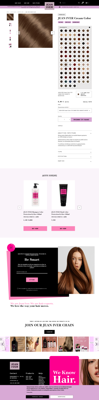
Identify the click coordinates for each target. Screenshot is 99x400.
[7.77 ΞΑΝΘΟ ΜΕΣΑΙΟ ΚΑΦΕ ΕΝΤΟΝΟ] (83, 56)
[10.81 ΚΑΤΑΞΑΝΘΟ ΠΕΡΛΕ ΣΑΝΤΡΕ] (83, 64)
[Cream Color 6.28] (66, 86)
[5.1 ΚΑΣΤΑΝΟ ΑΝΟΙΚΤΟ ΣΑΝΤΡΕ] (83, 35)
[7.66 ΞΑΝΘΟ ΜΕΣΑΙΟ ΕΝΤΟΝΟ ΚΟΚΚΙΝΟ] (66, 56)
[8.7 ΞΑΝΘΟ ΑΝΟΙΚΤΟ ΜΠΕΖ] (66, 43)
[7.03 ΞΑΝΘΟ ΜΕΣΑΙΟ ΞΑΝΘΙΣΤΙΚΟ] (83, 52)
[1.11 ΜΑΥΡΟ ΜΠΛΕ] (83, 43)
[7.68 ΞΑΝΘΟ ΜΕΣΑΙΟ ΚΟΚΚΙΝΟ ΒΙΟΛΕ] (70, 56)
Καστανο (61, 22)
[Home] (49, 6)
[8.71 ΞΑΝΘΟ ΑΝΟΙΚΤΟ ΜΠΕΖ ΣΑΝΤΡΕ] (79, 60)
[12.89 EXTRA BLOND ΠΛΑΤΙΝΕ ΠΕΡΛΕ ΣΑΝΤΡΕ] (61, 69)
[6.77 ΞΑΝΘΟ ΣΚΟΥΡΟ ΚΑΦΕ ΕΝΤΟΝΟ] (79, 52)
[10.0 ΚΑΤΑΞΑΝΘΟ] (66, 35)
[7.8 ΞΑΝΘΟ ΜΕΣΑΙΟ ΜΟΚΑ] (79, 77)
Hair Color (18, 3)
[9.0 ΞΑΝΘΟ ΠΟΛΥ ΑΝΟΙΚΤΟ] (61, 35)
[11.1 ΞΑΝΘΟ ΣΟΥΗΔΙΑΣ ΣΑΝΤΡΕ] (88, 69)
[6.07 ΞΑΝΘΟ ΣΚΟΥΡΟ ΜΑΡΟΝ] (83, 47)
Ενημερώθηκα (61, 396)
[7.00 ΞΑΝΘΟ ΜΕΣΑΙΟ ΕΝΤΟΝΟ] (70, 73)
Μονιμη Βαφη (21, 12)
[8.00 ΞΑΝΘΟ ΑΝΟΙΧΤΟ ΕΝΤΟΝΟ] (74, 73)
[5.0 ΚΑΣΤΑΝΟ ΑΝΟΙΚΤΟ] (74, 30)
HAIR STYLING (29, 379)
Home (8, 12)
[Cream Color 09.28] (83, 81)
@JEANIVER (49, 332)
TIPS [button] (60, 151)
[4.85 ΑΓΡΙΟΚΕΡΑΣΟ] (66, 47)
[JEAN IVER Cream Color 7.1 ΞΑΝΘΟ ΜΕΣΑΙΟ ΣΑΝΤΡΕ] (70, 39)
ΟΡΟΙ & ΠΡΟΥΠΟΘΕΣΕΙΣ (42, 377)
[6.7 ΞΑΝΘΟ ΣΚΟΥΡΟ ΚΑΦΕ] (66, 39)
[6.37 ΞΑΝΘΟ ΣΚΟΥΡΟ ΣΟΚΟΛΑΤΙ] (88, 47)
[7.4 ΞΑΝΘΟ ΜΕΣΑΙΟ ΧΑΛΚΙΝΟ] (79, 39)
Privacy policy (29, 392)
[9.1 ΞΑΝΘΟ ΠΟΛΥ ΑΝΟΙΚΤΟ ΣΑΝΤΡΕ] (70, 43)
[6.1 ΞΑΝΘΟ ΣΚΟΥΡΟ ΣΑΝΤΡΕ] (61, 39)
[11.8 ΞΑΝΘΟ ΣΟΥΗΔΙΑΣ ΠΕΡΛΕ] (88, 43)
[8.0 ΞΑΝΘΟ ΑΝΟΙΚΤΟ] (88, 30)
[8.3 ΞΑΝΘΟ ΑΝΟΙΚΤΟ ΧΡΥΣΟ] (61, 43)
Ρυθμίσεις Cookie (37, 396)
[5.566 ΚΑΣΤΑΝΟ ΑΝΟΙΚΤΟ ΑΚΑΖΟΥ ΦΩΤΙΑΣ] (66, 69)
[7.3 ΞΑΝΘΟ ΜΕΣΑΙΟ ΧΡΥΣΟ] (74, 39)
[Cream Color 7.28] (61, 86)
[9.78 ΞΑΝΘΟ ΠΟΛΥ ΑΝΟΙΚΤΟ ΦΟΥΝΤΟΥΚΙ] (66, 64)
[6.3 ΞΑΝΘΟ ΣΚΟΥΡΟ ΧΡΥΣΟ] (88, 73)
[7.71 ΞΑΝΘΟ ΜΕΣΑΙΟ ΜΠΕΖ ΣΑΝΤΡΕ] (74, 56)
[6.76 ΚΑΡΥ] (74, 52)
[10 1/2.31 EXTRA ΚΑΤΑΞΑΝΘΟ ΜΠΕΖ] (83, 69)
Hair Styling (36, 3)
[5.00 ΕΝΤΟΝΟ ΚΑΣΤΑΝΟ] (61, 73)
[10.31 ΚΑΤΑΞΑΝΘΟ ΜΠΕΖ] (79, 64)
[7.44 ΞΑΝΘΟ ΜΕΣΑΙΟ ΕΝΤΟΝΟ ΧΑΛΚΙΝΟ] (88, 52)
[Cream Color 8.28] (88, 81)
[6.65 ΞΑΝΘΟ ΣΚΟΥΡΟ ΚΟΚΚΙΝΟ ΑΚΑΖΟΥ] (61, 52)
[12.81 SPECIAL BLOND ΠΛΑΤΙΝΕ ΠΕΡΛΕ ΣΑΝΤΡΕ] (88, 64)
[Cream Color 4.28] (74, 86)
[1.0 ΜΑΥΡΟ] (61, 30)
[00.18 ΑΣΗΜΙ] (70, 64)
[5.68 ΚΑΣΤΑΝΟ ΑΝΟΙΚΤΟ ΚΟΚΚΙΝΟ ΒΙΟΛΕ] (74, 47)
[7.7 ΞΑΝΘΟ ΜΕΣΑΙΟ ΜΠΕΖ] (83, 39)
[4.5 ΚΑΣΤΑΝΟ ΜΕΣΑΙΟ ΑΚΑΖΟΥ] (79, 35)
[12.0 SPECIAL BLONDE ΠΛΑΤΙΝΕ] (74, 35)
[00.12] (66, 81)
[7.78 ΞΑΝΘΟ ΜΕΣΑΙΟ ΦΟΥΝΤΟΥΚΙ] (88, 56)
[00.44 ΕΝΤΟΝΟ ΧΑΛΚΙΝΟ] (66, 77)
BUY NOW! (35, 228)
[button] (35, 31)
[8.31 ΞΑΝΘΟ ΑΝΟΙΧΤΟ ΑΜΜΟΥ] (66, 60)
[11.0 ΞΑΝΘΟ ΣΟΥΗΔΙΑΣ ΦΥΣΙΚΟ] (70, 35)
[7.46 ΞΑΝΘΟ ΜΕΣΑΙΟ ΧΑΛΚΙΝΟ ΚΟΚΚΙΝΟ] (61, 56)
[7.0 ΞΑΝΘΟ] (83, 30)
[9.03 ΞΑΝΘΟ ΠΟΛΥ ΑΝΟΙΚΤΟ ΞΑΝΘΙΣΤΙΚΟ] (61, 64)
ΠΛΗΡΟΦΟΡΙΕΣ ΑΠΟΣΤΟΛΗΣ (42, 382)
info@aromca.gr (14, 380)
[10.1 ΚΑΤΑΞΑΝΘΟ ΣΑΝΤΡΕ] (79, 43)
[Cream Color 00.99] (74, 81)
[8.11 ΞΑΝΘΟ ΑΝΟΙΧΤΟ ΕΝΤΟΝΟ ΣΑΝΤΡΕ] (61, 81)
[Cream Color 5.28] (70, 86)
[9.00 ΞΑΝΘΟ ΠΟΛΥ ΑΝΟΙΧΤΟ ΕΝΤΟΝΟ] (79, 73)
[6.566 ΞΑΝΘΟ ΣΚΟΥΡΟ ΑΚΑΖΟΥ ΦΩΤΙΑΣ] (70, 69)
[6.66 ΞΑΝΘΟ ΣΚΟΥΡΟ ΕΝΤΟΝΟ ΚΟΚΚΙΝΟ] (66, 52)
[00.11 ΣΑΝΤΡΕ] (61, 77)
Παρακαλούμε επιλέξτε (63, 107)
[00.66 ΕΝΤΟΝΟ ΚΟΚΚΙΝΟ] (70, 77)
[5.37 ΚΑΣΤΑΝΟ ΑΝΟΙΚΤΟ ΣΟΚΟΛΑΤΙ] (70, 47)
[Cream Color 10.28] (79, 81)
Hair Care (26, 3)
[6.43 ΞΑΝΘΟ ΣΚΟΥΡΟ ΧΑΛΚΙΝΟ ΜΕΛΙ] (83, 77)
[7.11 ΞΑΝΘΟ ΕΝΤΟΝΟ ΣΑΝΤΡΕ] (88, 77)
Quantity (60, 116)
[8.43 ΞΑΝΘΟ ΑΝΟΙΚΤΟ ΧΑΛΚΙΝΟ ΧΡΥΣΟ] (74, 60)
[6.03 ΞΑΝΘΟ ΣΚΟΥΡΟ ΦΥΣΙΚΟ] (79, 47)
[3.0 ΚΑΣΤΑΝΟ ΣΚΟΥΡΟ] (66, 30)
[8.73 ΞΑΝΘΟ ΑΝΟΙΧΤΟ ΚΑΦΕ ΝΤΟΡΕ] (83, 60)
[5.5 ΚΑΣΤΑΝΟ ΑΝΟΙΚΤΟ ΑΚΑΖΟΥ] (88, 35)
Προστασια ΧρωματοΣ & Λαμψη (31, 217)
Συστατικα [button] (62, 156)
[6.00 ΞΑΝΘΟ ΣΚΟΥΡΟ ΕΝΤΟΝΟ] (66, 73)
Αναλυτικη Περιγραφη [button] (67, 133)
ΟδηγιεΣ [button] (61, 161)
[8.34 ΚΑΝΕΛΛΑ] (70, 60)
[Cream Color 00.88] (70, 81)
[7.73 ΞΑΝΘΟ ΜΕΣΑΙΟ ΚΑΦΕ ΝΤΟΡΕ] (79, 56)
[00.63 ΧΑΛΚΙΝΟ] (74, 64)
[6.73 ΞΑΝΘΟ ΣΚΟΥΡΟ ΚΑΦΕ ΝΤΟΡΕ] (70, 52)
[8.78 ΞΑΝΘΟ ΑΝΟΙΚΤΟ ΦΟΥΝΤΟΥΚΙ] (88, 60)
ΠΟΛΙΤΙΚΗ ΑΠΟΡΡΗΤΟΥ (41, 380)
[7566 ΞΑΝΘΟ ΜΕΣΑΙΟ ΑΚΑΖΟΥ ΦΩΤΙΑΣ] (74, 69)
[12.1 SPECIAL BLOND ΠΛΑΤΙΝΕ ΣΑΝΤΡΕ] (61, 47)
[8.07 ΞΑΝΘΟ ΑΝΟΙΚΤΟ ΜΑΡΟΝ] (61, 60)
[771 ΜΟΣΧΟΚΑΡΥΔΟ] (79, 69)
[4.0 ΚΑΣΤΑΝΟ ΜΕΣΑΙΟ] (70, 30)
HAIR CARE (28, 377)
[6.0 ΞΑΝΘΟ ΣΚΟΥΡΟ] (79, 30)
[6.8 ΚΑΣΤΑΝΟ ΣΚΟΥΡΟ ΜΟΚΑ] (74, 77)
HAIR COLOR (29, 376)
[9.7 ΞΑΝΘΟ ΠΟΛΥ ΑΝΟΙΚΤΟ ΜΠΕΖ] (74, 43)
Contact (13, 373)
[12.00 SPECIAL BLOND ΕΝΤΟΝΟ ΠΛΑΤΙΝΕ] (83, 73)
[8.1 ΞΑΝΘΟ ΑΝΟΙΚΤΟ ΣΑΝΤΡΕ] (88, 39)
